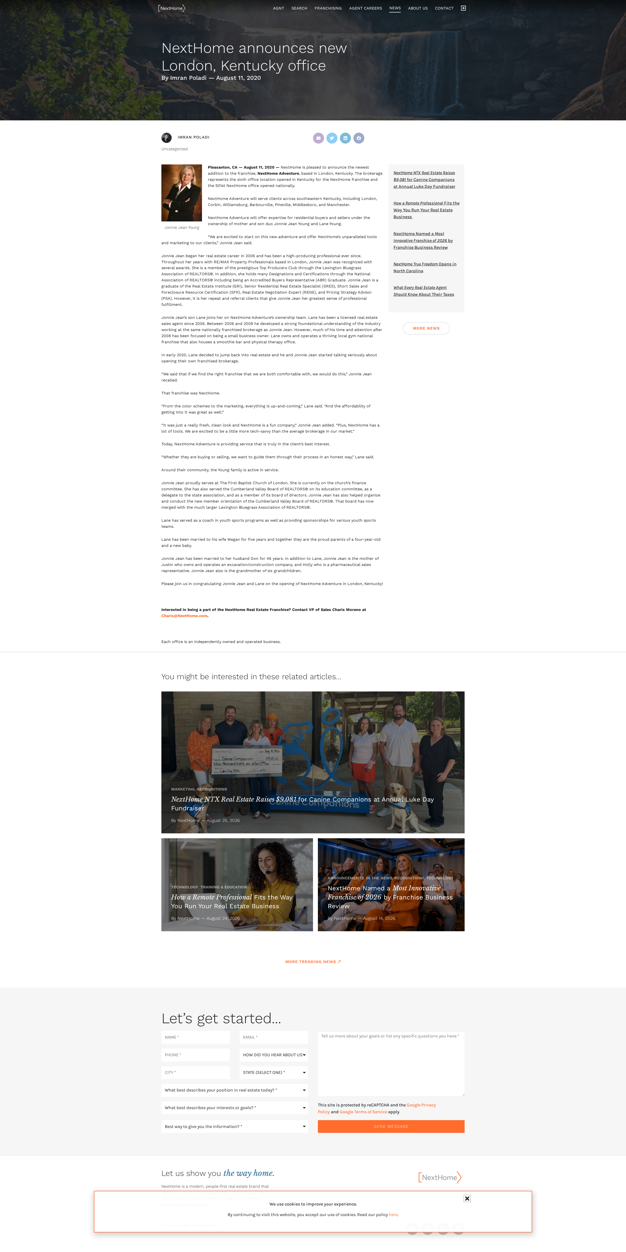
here (393, 1214)
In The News (379, 878)
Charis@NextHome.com (184, 615)
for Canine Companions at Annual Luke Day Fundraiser (424, 179)
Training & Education (224, 887)
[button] (318, 138)
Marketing (183, 789)
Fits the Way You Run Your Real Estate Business (426, 209)
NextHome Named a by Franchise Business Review (423, 240)
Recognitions (212, 789)
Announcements (346, 878)
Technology (184, 887)
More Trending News (310, 961)
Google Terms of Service (363, 1111)
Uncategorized (174, 149)
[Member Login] (463, 8)
